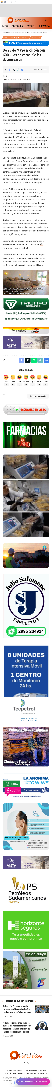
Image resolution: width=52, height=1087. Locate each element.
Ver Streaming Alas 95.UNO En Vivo (34, 1082)
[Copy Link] (18, 69)
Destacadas (9, 37)
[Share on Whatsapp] (34, 360)
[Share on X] (14, 69)
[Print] (22, 69)
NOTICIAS (36, 37)
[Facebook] (24, 1063)
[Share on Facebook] (9, 69)
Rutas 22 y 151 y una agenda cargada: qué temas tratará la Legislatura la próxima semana (17, 1009)
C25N (5, 76)
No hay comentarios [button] (39, 396)
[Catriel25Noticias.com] (18, 20)
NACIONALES (23, 37)
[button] (5, 20)
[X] (27, 1063)
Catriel (9, 116)
